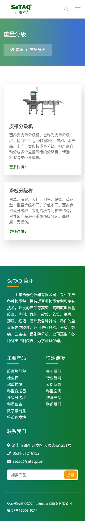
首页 (19, 49)
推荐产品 (53, 397)
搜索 (70, 475)
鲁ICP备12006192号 (22, 510)
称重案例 (53, 391)
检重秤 (12, 377)
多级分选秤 (16, 397)
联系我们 (53, 404)
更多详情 (16, 167)
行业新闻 (53, 377)
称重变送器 (16, 391)
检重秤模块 (16, 417)
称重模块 (14, 384)
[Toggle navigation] (77, 9)
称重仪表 (14, 404)
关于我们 (53, 371)
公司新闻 (53, 384)
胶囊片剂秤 (16, 371)
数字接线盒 (16, 410)
